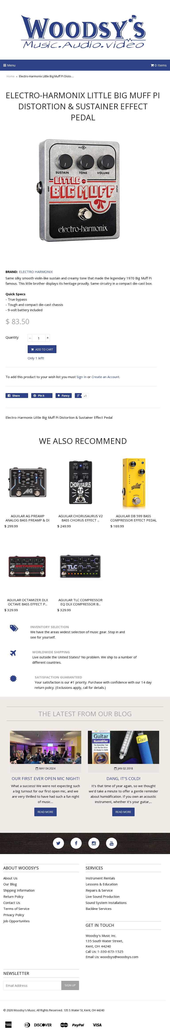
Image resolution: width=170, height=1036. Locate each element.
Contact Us (11, 902)
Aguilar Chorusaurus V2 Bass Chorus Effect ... (80, 518)
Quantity (12, 337)
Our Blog (10, 884)
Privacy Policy (13, 915)
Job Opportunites (16, 921)
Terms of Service (16, 908)
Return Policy (13, 896)
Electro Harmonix (36, 271)
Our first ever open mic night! (45, 778)
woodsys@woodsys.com (119, 957)
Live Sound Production (103, 896)
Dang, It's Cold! (123, 778)
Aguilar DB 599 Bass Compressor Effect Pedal (133, 518)
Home (11, 76)
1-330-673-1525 (110, 951)
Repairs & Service (99, 890)
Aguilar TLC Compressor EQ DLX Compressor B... (80, 602)
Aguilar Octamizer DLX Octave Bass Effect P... (27, 602)
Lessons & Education (102, 884)
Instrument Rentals (100, 878)
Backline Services (99, 908)
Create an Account (105, 377)
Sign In (82, 377)
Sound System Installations (106, 902)
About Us (10, 878)
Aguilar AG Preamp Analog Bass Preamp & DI (28, 518)
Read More (45, 812)
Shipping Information (19, 890)
